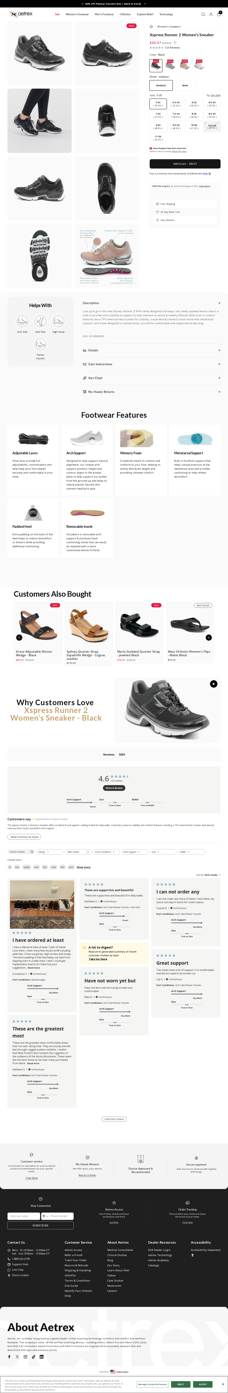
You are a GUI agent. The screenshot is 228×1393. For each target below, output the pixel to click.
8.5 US (212, 115)
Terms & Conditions (77, 1280)
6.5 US (212, 104)
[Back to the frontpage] (151, 26)
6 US (194, 104)
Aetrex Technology (160, 1255)
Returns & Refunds (76, 1265)
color (53, 867)
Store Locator (20, 1275)
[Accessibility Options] (192, 1255)
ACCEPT (203, 1384)
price (71, 867)
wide (185, 85)
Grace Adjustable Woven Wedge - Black (34, 653)
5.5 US (176, 104)
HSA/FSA (70, 1275)
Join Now (114, 1222)
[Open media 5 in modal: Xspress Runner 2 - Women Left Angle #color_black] (39, 188)
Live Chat (17, 1269)
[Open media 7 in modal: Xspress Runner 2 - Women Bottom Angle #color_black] (39, 256)
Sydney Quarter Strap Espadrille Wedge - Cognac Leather (86, 655)
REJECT (180, 1384)
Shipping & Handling (78, 1270)
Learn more (204, 186)
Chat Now (32, 1178)
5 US (158, 104)
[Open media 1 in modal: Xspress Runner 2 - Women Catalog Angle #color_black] (39, 53)
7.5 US (176, 115)
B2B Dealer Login (159, 1250)
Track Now (187, 1222)
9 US (158, 127)
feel (45, 867)
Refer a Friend (74, 1255)
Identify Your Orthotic (78, 1291)
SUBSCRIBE (41, 1225)
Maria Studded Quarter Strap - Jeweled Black (138, 653)
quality (26, 867)
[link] (33, 438)
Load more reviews (114, 1119)
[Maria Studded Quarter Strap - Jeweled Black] (139, 625)
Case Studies (115, 1280)
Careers (112, 1291)
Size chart (216, 95)
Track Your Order (76, 1260)
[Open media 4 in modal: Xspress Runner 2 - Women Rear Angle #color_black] (107, 121)
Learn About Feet (118, 1270)
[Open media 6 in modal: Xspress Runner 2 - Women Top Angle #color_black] (107, 188)
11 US (158, 138)
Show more (84, 867)
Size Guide (71, 1285)
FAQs (68, 1296)
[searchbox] (18, 851)
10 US (194, 127)
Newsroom (114, 1285)
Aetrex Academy (158, 1260)
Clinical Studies (117, 1255)
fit (10, 867)
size (17, 867)
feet (62, 867)
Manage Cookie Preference (152, 1384)
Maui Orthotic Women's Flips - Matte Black (189, 653)
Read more (34, 967)
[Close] (223, 1384)
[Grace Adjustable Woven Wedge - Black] (38, 625)
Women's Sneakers (169, 26)
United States (122, 1371)
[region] (114, 1384)
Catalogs (153, 1265)
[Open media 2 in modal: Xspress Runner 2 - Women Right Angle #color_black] (107, 53)
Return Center (87, 1175)
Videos (111, 1275)
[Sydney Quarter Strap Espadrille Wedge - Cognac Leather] (88, 625)
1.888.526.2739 (21, 1259)
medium (161, 85)
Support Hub (20, 1264)
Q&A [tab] (122, 754)
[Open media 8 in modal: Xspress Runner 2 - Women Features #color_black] (107, 256)
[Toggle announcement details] (139, 3)
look (36, 867)
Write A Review (114, 788)
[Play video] (167, 710)
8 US (194, 115)
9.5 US (176, 127)
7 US (158, 115)
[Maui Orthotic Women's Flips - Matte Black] (190, 625)
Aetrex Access (73, 1250)
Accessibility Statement (206, 1250)
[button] (19, 637)
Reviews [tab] (108, 754)
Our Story (113, 1265)
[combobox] (49, 852)
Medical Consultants (120, 1250)
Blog (110, 1260)
